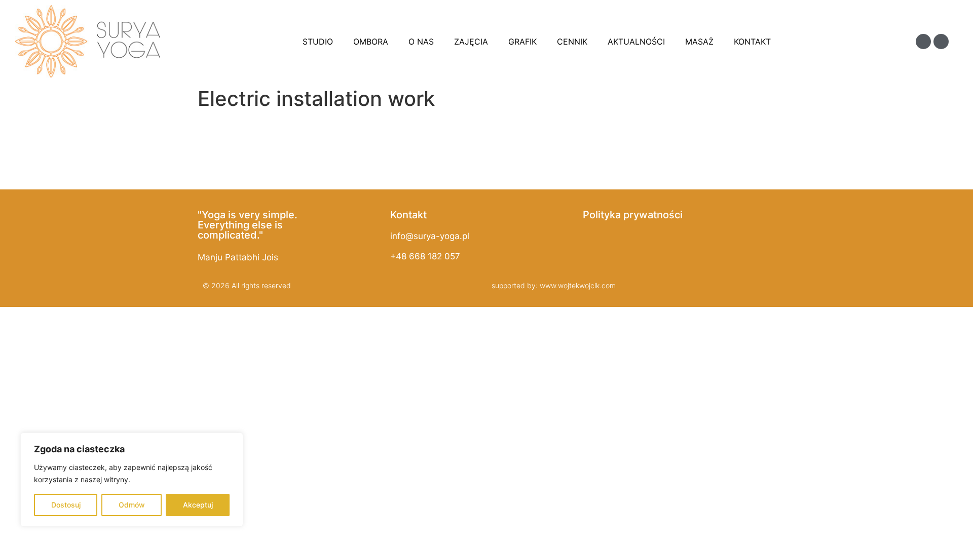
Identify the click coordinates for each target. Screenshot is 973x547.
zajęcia (471, 41)
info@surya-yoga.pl (429, 236)
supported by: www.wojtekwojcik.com (554, 285)
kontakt (752, 41)
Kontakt (408, 215)
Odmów (132, 504)
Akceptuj (198, 504)
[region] (131, 480)
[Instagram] (941, 41)
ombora (370, 41)
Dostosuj (66, 504)
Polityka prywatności (633, 215)
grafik (522, 41)
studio (318, 41)
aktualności (636, 41)
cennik (572, 41)
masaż (699, 41)
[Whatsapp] (923, 41)
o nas (421, 41)
